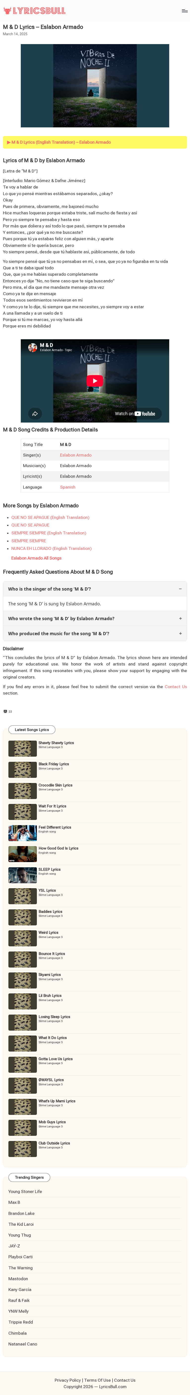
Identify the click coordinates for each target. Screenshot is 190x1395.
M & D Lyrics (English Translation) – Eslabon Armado (61, 142)
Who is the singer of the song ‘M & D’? (49, 589)
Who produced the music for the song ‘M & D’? (58, 633)
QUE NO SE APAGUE (30, 525)
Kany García (19, 1289)
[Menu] (184, 10)
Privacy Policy (68, 1380)
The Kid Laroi (21, 1224)
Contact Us (176, 686)
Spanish (67, 487)
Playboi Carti (20, 1256)
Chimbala (17, 1333)
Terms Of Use (97, 1380)
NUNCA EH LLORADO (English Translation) (51, 548)
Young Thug (19, 1235)
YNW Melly (18, 1311)
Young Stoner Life (25, 1191)
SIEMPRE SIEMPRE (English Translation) (48, 532)
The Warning (20, 1267)
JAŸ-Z (14, 1245)
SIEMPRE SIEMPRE (28, 540)
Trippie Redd (20, 1322)
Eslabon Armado (76, 455)
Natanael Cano (22, 1344)
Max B (14, 1202)
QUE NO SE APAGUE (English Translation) (50, 517)
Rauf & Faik (19, 1300)
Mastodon (18, 1278)
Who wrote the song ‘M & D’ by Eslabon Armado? (61, 618)
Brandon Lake (21, 1213)
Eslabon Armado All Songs (36, 558)
